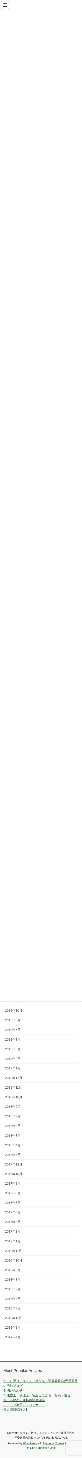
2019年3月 (12, 1049)
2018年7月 (12, 1116)
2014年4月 (12, 1337)
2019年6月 (12, 1039)
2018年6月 (12, 1126)
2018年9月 (12, 1106)
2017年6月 (12, 1212)
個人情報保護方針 (16, 1409)
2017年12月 (13, 1164)
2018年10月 (13, 1097)
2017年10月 (13, 1174)
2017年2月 (12, 1231)
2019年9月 (12, 1020)
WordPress (30, 1443)
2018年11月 (13, 1087)
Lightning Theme (53, 1443)
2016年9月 (12, 1270)
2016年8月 (12, 1279)
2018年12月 (13, 1078)
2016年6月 (12, 1299)
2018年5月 (12, 1135)
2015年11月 (13, 1318)
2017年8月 (12, 1193)
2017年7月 (12, 1203)
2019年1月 (12, 1068)
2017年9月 (12, 1183)
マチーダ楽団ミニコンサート (24, 1405)
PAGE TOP (75, 1410)
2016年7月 (12, 1289)
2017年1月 (12, 1241)
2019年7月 (12, 1030)
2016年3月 (12, 1308)
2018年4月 (12, 1145)
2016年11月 (13, 1251)
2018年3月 (12, 1155)
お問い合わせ (13, 1390)
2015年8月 (12, 1327)
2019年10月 (13, 1010)
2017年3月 (12, 1222)
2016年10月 (13, 1260)
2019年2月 (12, 1059)
